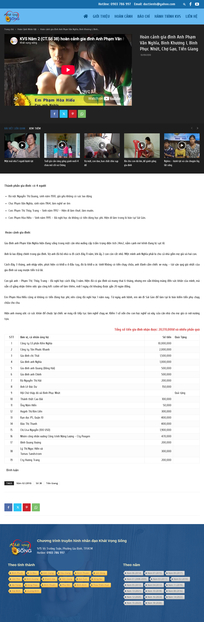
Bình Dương (32, 579)
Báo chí (143, 16)
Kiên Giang (48, 573)
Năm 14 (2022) (175, 597)
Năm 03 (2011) (160, 579)
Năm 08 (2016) (175, 591)
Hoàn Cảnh (124, 16)
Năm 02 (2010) (24, 483)
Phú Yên (66, 585)
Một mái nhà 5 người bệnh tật (18, 161)
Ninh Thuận (83, 573)
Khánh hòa (50, 579)
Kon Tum (83, 579)
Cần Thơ (16, 579)
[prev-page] (192, 128)
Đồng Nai (98, 579)
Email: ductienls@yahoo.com (154, 4)
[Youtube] (197, 4)
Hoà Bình (16, 591)
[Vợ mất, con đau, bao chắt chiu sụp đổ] (102, 145)
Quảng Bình (33, 591)
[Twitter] (64, 114)
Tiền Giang (52, 483)
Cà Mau (33, 573)
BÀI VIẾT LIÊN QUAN (14, 128)
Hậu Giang (65, 573)
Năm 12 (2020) (134, 597)
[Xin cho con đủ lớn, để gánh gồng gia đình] (142, 145)
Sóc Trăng (16, 585)
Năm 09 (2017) (175, 573)
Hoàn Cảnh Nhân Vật (27, 29)
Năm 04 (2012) (155, 585)
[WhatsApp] (82, 114)
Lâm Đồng (100, 573)
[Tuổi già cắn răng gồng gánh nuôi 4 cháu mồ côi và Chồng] (62, 145)
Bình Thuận (50, 585)
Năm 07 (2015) (155, 573)
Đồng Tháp (32, 585)
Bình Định (82, 585)
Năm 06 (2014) (134, 573)
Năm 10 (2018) (155, 591)
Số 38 (39, 483)
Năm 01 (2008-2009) (136, 579)
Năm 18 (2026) (155, 602)
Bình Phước (17, 573)
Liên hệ (192, 16)
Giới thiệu (101, 16)
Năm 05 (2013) (134, 585)
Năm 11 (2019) (175, 585)
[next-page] (198, 128)
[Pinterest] (73, 114)
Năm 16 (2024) (155, 597)
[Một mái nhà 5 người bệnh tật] (22, 145)
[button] (184, 4)
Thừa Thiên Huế (101, 585)
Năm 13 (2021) (134, 591)
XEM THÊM (35, 128)
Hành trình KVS (168, 16)
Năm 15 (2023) (134, 602)
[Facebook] (190, 4)
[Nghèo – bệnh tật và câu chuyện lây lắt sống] (182, 145)
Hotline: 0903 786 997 (114, 4)
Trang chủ (9, 29)
